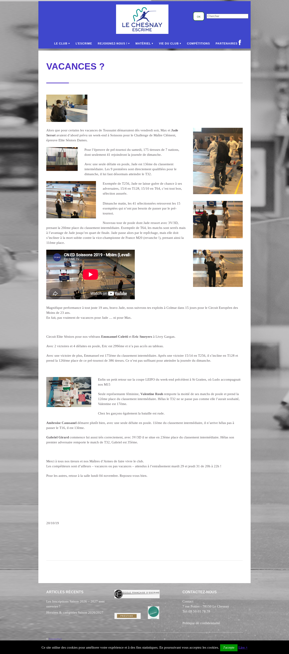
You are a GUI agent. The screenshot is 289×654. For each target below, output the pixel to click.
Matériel (143, 43)
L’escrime (84, 43)
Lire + (243, 647)
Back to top (241, 637)
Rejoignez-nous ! (112, 43)
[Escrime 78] (142, 33)
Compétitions (198, 43)
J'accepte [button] (228, 647)
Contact (187, 601)
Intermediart (55, 639)
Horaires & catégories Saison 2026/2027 (74, 612)
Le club (61, 43)
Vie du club (169, 43)
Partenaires (227, 43)
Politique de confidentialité (201, 623)
